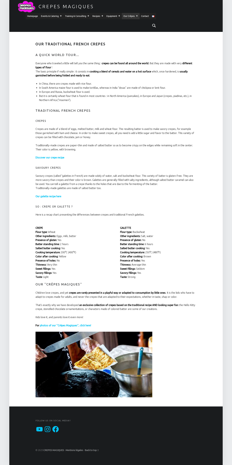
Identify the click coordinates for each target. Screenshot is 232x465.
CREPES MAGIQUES (66, 6)
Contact (145, 16)
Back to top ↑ (92, 450)
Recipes (96, 16)
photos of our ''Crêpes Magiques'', (59, 325)
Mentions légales (74, 450)
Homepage (32, 16)
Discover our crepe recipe (50, 157)
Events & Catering (50, 16)
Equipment (112, 16)
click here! (85, 325)
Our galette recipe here (48, 196)
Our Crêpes (129, 16)
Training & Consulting (75, 16)
